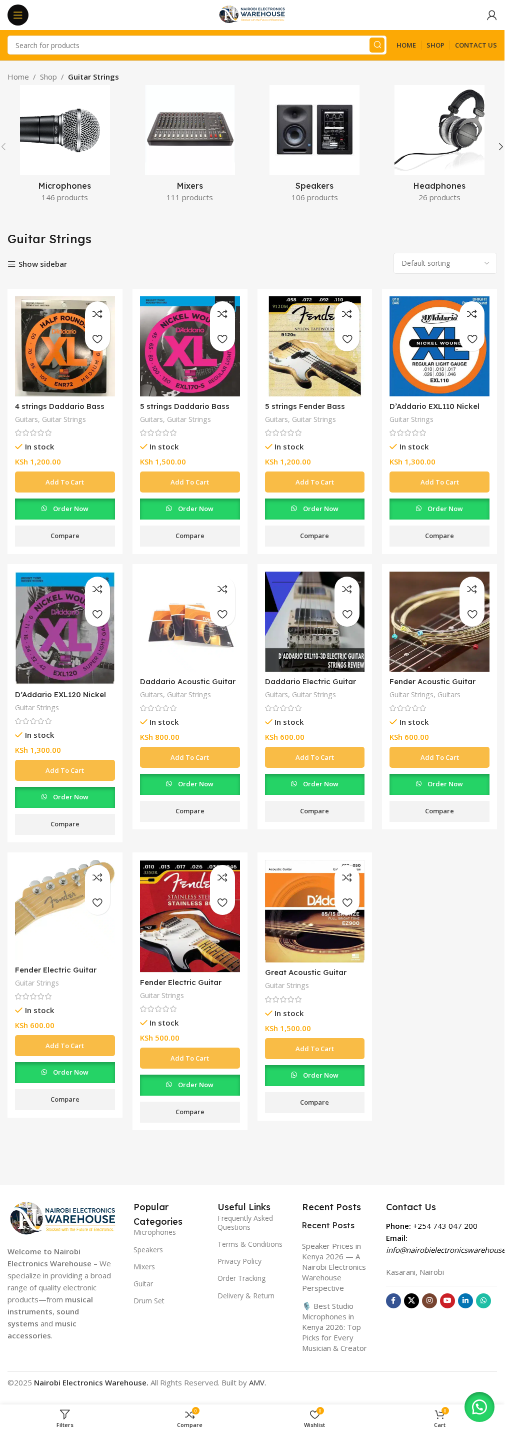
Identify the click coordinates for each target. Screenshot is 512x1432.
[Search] (377, 45)
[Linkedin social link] (465, 1300)
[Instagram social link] (429, 1300)
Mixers (144, 1266)
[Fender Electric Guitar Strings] (65, 910)
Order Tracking (242, 1278)
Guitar (143, 1283)
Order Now (70, 508)
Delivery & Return (246, 1295)
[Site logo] (253, 14)
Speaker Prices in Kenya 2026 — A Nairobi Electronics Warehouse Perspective (334, 1267)
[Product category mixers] (190, 146)
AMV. (257, 1382)
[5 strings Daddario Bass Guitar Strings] (190, 346)
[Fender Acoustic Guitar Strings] (440, 622)
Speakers (148, 1249)
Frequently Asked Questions (245, 1222)
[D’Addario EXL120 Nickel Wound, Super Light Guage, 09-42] (65, 628)
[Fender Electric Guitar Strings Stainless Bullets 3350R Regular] (190, 916)
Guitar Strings (64, 419)
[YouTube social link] (447, 1300)
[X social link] (411, 1300)
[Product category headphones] (439, 146)
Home (18, 77)
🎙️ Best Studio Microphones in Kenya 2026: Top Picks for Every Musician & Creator (334, 1327)
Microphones (155, 1232)
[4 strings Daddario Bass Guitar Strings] (65, 346)
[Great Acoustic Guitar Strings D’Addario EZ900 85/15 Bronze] (315, 911)
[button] (501, 147)
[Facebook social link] (393, 1300)
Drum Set (149, 1300)
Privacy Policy (240, 1261)
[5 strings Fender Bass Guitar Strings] (315, 346)
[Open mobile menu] (18, 15)
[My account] (492, 15)
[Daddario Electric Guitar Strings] (315, 622)
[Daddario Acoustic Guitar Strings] (190, 622)
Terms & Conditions (250, 1244)
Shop (48, 77)
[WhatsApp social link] (483, 1300)
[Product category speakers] (315, 146)
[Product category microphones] (65, 146)
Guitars (26, 419)
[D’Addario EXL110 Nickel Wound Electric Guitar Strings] (440, 346)
